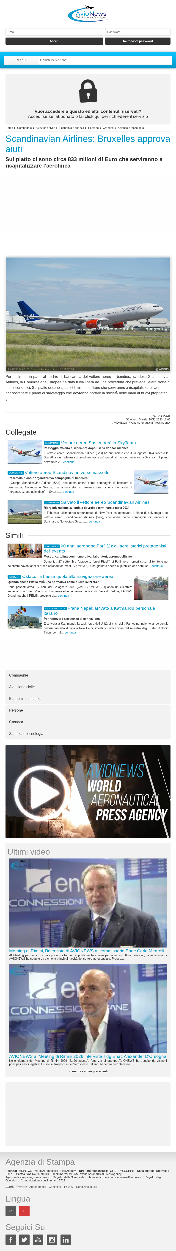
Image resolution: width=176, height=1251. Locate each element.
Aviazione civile (45, 128)
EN (11, 1211)
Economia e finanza (71, 128)
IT (24, 1211)
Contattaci (55, 1187)
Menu (21, 60)
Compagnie (24, 128)
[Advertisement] (88, 221)
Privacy (68, 1187)
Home (9, 128)
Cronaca (108, 128)
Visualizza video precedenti (88, 1071)
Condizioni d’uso (86, 1187)
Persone (93, 128)
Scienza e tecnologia (131, 128)
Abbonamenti (37, 1187)
